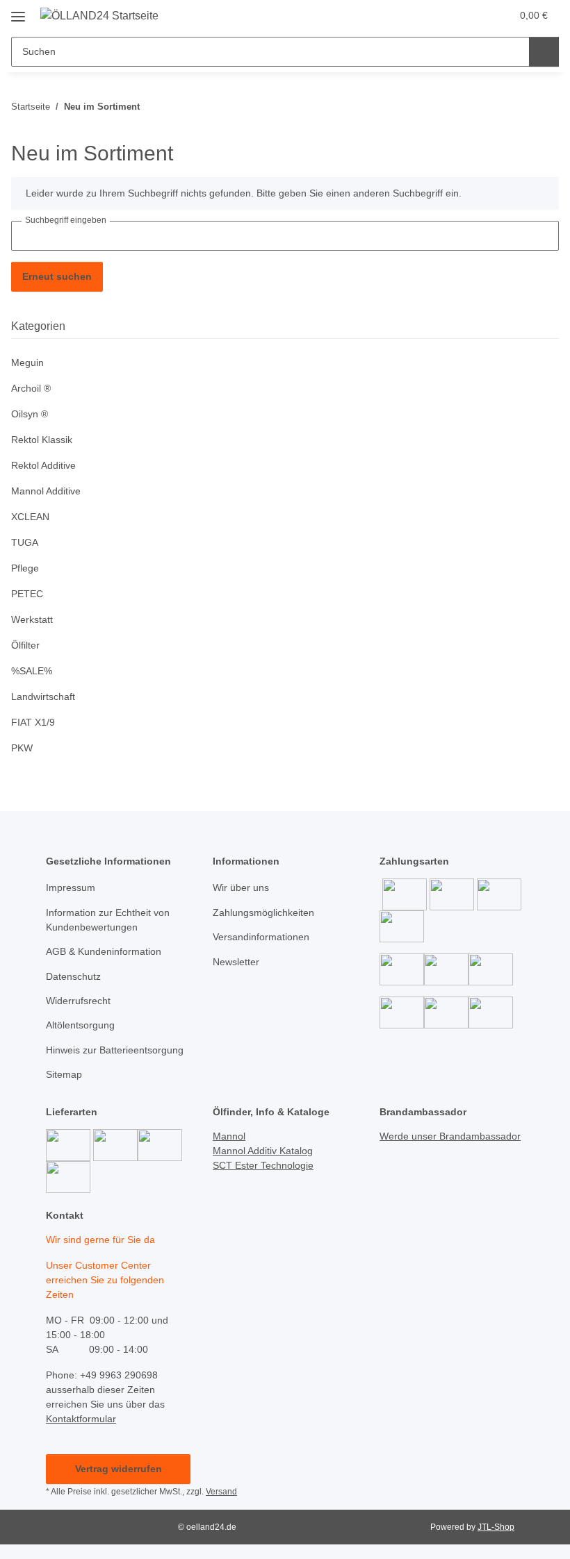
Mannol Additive (46, 491)
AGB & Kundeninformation (103, 951)
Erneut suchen (57, 276)
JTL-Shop (496, 1527)
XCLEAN (30, 516)
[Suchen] (544, 52)
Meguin (27, 362)
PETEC (27, 593)
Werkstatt (32, 619)
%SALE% (31, 670)
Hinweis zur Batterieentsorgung (115, 1050)
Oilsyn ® (29, 413)
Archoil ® (31, 388)
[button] (445, 15)
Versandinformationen (261, 936)
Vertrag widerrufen (118, 1468)
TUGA (24, 542)
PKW (22, 747)
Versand (221, 1492)
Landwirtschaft (43, 696)
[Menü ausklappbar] (18, 11)
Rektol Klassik (41, 439)
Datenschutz (73, 976)
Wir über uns (241, 887)
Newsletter (236, 961)
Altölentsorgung (80, 1025)
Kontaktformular (81, 1418)
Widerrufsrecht (78, 1000)
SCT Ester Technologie (263, 1165)
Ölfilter (25, 645)
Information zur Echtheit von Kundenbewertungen (108, 920)
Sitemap (64, 1074)
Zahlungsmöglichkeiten (263, 912)
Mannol (229, 1136)
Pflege (25, 568)
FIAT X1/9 (33, 722)
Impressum (70, 887)
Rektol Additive (43, 465)
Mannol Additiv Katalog (263, 1150)
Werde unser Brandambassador (450, 1136)
